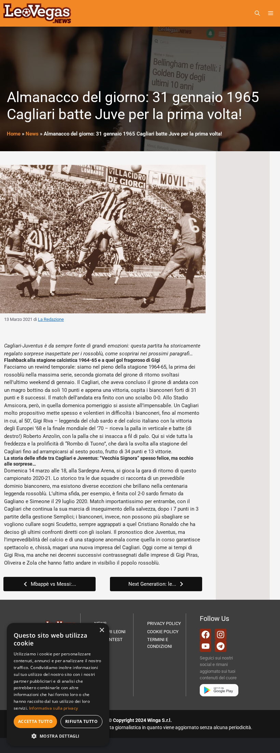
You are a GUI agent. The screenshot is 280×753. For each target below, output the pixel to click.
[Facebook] (205, 634)
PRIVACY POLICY (164, 623)
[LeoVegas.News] (37, 13)
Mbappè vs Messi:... (53, 584)
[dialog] (58, 684)
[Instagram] (220, 634)
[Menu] (272, 13)
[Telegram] (220, 646)
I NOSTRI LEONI (110, 631)
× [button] (101, 630)
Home (13, 134)
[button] (257, 13)
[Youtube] (205, 646)
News (32, 134)
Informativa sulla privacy (53, 708)
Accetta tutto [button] (35, 721)
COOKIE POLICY (163, 631)
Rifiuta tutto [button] (81, 721)
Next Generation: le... (152, 584)
